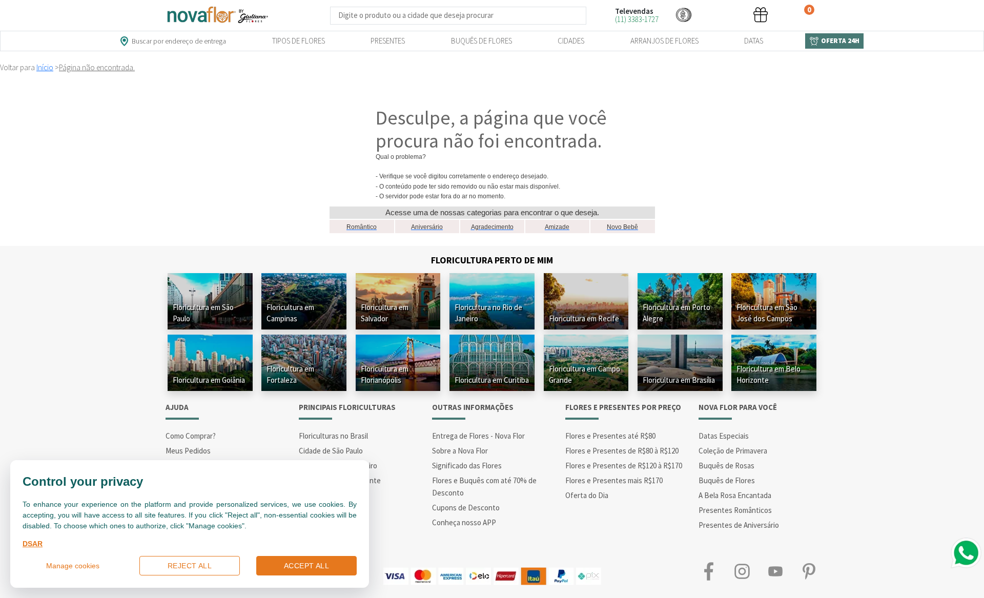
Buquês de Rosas (726, 465)
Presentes (388, 41)
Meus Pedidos (188, 451)
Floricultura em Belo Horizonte (768, 374)
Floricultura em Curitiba (492, 380)
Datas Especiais (724, 436)
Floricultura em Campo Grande (584, 374)
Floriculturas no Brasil (333, 436)
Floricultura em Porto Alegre (676, 312)
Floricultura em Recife (584, 318)
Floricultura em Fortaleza (290, 374)
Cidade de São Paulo (331, 451)
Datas (753, 41)
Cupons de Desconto (466, 507)
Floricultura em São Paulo (203, 312)
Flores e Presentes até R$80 (610, 436)
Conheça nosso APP (464, 522)
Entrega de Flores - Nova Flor (478, 436)
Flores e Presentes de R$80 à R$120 (622, 451)
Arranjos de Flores (664, 41)
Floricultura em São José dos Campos (766, 312)
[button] (683, 14)
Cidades (571, 41)
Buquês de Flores (481, 41)
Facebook (708, 571)
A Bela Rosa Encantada (735, 495)
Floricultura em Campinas (290, 312)
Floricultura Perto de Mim (492, 260)
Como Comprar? (191, 436)
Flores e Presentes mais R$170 (614, 480)
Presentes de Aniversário (739, 525)
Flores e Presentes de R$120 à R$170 (623, 465)
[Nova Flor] (216, 15)
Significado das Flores (467, 465)
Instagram (741, 571)
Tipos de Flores (298, 41)
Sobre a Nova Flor (460, 451)
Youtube (775, 571)
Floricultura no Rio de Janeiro (488, 312)
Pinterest (808, 571)
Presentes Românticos (735, 510)
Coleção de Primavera (733, 451)
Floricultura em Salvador (384, 312)
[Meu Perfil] (722, 14)
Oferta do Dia (586, 495)
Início (44, 67)
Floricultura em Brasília (679, 380)
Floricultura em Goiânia (209, 380)
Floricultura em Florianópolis (384, 374)
